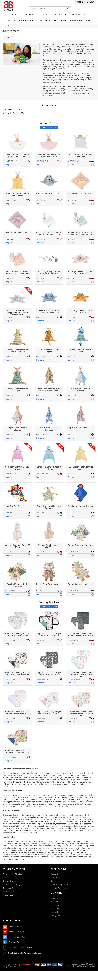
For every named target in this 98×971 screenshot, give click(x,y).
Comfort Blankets (12, 110)
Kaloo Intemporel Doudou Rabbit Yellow (17, 194)
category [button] (29, 14)
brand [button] (15, 14)
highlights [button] (61, 14)
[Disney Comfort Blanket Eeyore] (80, 336)
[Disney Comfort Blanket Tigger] (49, 336)
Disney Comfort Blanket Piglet (17, 390)
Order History (56, 905)
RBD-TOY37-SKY (42, 474)
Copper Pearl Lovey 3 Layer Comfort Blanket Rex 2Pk (17, 634)
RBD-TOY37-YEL (73, 474)
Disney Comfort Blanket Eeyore (80, 351)
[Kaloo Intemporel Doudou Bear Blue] (80, 141)
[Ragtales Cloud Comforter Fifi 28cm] (17, 532)
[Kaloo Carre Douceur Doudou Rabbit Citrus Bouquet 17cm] (80, 219)
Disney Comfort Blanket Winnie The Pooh (17, 351)
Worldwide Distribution (79, 20)
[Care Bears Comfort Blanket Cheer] (17, 454)
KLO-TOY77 (8, 239)
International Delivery (11, 885)
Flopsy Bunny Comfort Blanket (17, 429)
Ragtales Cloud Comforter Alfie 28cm (49, 546)
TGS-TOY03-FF (73, 552)
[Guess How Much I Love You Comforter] (49, 493)
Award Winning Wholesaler (61, 885)
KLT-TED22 (72, 278)
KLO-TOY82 (8, 278)
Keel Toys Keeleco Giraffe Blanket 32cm (81, 312)
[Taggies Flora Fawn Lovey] (49, 571)
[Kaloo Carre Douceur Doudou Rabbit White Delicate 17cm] (49, 219)
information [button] (78, 14)
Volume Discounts (43, 20)
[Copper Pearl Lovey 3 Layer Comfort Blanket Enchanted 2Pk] (80, 698)
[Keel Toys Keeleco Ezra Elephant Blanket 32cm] (49, 297)
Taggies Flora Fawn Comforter (81, 545)
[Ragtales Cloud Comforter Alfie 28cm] (49, 532)
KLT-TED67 (72, 317)
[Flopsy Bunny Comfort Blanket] (17, 415)
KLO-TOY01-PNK (42, 161)
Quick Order (55, 909)
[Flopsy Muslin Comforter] (80, 415)
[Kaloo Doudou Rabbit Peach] (80, 180)
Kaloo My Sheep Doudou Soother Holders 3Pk (49, 273)
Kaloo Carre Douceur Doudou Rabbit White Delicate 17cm (49, 234)
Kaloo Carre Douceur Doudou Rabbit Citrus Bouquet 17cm (81, 234)
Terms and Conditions (11, 888)
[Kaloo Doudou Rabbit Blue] (49, 180)
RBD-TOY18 (40, 395)
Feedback (54, 912)
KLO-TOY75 (40, 200)
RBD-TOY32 (40, 434)
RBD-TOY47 (40, 513)
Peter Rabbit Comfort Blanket (80, 390)
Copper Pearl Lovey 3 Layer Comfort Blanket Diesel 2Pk (17, 674)
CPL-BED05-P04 (10, 757)
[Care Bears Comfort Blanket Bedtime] (49, 454)
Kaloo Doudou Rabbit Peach (80, 193)
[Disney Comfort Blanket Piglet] (17, 376)
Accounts (54, 898)
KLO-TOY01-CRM (10, 161)
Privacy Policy (8, 895)
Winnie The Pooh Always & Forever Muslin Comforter (49, 390)
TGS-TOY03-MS (10, 591)
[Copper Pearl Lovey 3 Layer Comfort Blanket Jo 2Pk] (49, 620)
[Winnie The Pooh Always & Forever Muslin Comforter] (49, 376)
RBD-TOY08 (8, 395)
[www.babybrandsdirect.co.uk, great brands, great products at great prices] (8, 6)
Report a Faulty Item (59, 888)
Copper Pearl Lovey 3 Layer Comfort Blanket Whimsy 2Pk (17, 713)
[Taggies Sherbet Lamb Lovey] (80, 571)
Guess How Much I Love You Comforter (49, 507)
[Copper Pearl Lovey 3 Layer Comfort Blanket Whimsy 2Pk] (17, 698)
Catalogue (54, 881)
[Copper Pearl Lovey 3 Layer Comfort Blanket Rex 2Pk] (17, 620)
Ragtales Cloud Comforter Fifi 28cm (17, 546)
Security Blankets (12, 113)
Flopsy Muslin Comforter (78, 428)
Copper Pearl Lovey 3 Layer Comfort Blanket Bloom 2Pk (49, 713)
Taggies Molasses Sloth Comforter (17, 585)
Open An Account (10, 878)
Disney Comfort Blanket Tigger (49, 351)
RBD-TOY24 (72, 395)
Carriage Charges (10, 881)
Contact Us (55, 874)
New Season (55, 878)
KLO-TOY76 (72, 200)
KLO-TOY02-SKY (73, 161)
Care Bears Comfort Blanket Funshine (81, 468)
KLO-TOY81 (72, 239)
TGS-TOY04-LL (73, 591)
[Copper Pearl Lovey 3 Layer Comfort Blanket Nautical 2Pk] (80, 659)
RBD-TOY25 (8, 434)
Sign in (80, 2)
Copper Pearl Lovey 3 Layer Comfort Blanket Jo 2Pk (49, 634)
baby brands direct (23, 964)
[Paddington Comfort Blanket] (80, 493)
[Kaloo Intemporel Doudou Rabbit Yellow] (17, 180)
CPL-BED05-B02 (42, 640)
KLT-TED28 (8, 317)
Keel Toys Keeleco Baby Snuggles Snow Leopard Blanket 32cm (17, 313)
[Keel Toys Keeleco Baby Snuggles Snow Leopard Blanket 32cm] (17, 297)
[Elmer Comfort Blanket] (17, 493)
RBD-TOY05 (8, 356)
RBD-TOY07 (72, 356)
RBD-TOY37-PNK (10, 474)
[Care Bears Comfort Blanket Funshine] (80, 454)
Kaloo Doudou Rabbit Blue (47, 193)
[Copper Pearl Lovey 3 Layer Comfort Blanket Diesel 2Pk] (17, 659)
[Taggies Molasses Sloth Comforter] (17, 571)
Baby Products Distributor (13, 874)
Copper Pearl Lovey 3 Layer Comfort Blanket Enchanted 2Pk (81, 714)
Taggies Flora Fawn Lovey (47, 584)
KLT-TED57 (40, 317)
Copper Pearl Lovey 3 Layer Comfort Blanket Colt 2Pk (49, 674)
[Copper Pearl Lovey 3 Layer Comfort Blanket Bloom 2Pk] (49, 698)
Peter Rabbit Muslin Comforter (49, 429)
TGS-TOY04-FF (41, 591)
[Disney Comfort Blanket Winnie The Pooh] (17, 336)
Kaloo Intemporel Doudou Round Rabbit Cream (17, 155)
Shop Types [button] (44, 14)
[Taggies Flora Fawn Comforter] (80, 532)
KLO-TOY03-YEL (10, 200)
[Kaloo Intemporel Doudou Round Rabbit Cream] (17, 141)
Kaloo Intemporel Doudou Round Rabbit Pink (49, 155)
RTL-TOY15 (8, 552)
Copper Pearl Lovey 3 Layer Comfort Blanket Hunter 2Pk (80, 634)
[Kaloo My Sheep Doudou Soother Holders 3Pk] (49, 258)
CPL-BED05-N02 (42, 679)
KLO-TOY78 (40, 239)
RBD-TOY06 (40, 356)
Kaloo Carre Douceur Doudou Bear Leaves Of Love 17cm (17, 273)
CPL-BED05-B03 (73, 640)
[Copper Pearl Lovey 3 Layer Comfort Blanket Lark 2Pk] (17, 737)
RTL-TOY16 (40, 552)
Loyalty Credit (60, 20)
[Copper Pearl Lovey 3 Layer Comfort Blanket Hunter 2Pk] (80, 620)
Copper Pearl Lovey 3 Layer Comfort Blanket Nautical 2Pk (81, 675)
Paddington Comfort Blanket (80, 506)
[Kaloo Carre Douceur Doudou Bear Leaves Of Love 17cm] (17, 258)
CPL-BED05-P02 (42, 718)
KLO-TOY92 (40, 278)
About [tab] (7, 37)
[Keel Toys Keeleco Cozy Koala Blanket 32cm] (80, 258)
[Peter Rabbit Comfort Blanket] (80, 376)
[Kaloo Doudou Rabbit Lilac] (17, 219)
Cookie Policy (8, 891)
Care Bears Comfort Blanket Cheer (17, 468)
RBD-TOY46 (8, 513)
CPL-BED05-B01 (10, 640)
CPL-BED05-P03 (73, 718)
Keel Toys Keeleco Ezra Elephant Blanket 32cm (49, 312)
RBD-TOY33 (72, 434)
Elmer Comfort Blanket (14, 506)
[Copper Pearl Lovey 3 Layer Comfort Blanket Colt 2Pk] (49, 659)
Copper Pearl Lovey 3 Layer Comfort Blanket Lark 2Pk (17, 752)
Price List (54, 902)
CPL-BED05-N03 (74, 679)
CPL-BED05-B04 (10, 679)
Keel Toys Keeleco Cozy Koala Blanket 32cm (80, 273)
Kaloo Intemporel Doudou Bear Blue (80, 155)
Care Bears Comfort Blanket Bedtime (49, 468)
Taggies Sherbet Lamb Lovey (80, 584)
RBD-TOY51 (72, 513)
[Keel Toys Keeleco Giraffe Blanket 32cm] (80, 297)
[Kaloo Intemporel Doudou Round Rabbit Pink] (49, 141)
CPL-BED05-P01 (10, 718)
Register (90, 2)
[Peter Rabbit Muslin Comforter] (49, 415)
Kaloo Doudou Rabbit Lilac (16, 233)
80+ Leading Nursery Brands (20, 20)
